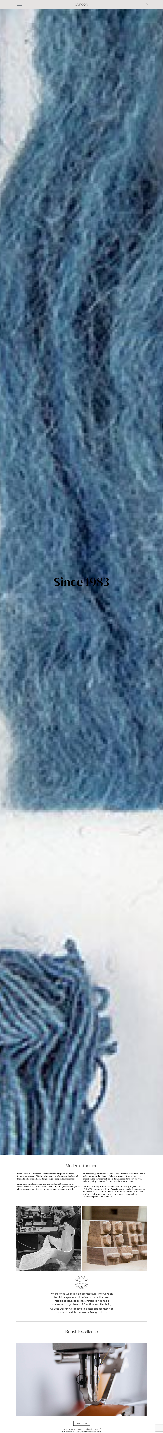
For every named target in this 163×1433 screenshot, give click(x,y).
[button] (81, 1379)
